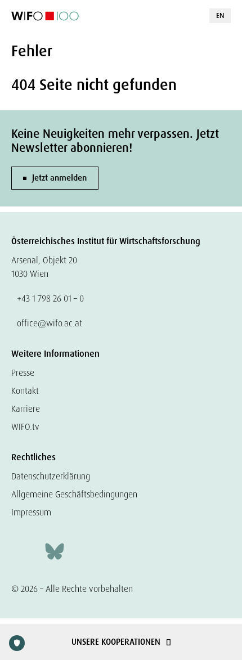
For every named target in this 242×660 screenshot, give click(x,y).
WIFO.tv (25, 427)
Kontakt (25, 391)
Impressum (31, 512)
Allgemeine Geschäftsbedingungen (74, 494)
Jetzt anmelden (59, 177)
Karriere (25, 409)
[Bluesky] (54, 550)
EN (220, 15)
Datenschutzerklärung (50, 476)
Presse (22, 373)
